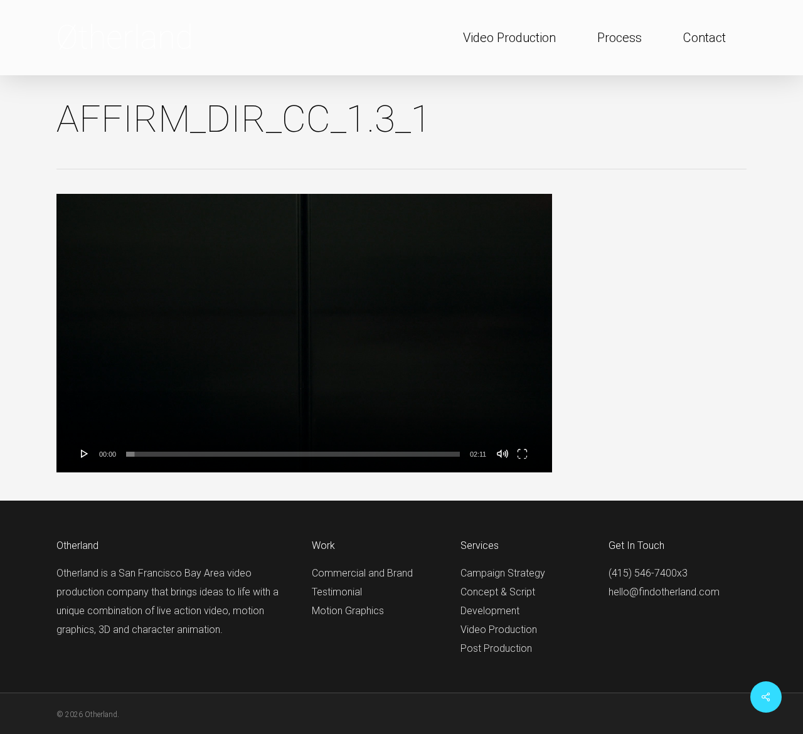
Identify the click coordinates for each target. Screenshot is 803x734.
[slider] (293, 454)
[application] (304, 333)
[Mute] (502, 453)
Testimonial (337, 592)
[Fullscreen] (522, 453)
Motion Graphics (348, 611)
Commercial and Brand (362, 573)
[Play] (84, 453)
